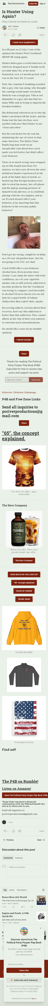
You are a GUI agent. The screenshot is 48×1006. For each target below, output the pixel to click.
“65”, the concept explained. (20, 436)
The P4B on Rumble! (20, 781)
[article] (24, 902)
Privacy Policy (32, 991)
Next (39, 840)
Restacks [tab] (19, 858)
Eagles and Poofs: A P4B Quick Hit (15, 915)
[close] (41, 928)
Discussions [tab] (21, 890)
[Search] (43, 890)
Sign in (42, 3)
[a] (41, 900)
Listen (42, 28)
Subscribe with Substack (26, 980)
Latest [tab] (11, 890)
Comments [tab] (8, 858)
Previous (10, 840)
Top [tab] (5, 890)
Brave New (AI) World (14, 897)
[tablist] (13, 857)
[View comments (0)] (13, 34)
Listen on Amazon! (16, 788)
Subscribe (33, 3)
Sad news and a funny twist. (14, 919)
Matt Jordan (13, 26)
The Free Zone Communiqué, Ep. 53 (18, 900)
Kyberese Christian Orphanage (19, 392)
